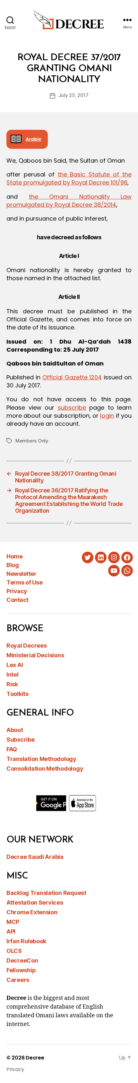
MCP (12, 921)
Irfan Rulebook (26, 941)
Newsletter (21, 573)
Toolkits (17, 693)
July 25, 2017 (73, 95)
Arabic (33, 139)
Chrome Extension (31, 912)
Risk (12, 684)
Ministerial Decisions (35, 655)
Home (14, 556)
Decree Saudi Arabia (35, 856)
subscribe (72, 408)
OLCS (14, 950)
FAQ (11, 749)
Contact (17, 599)
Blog (12, 565)
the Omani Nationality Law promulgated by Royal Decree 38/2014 (69, 201)
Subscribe (20, 739)
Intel (12, 674)
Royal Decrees (26, 645)
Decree (35, 1057)
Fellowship (21, 970)
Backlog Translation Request (46, 892)
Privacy (16, 591)
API (10, 931)
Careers (17, 979)
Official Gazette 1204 (72, 377)
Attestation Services (34, 902)
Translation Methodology (41, 758)
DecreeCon (22, 960)
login (107, 416)
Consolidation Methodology (44, 768)
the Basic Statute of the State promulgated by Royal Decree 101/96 (69, 178)
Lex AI (14, 664)
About (14, 730)
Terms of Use (24, 582)
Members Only (31, 441)
